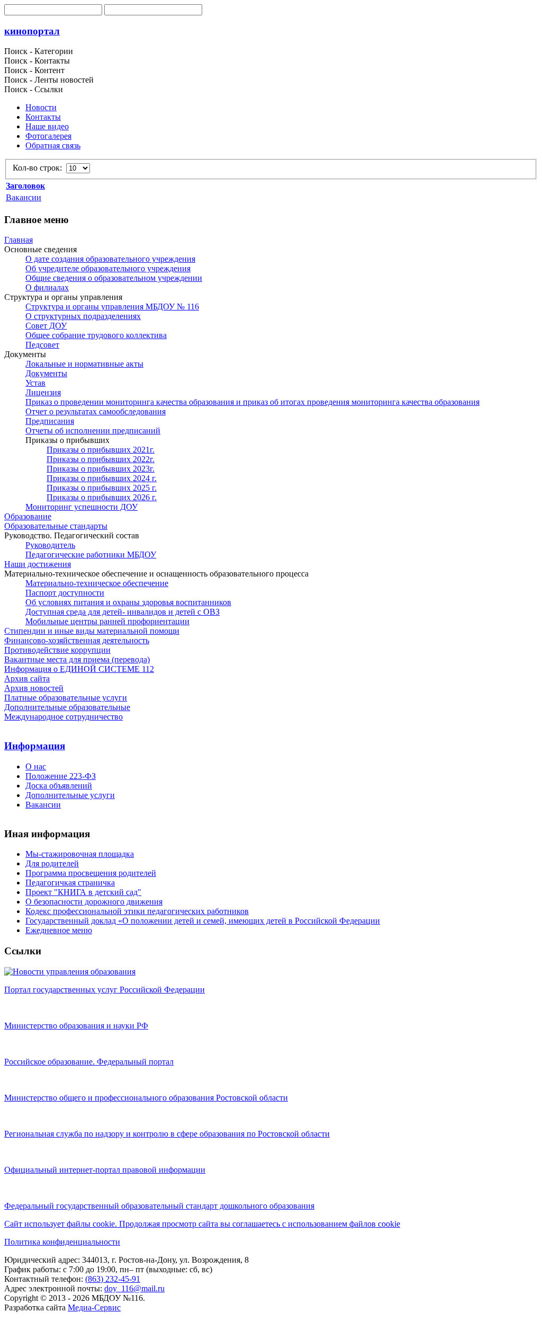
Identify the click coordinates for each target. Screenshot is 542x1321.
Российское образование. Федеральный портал (89, 1061)
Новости (41, 107)
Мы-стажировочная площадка (79, 853)
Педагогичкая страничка (70, 882)
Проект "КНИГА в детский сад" (83, 892)
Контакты (43, 116)
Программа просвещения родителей (90, 872)
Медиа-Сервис (94, 1307)
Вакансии (23, 197)
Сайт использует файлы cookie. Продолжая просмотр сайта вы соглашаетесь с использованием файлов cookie (202, 1223)
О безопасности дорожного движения (93, 901)
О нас (35, 766)
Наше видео (47, 126)
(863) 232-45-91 (112, 1278)
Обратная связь (52, 145)
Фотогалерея (48, 135)
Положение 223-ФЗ (60, 776)
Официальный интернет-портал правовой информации (104, 1169)
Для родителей (52, 863)
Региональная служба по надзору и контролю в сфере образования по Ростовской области (167, 1133)
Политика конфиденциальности (62, 1241)
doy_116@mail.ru (134, 1288)
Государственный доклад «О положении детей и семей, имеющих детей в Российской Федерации (202, 920)
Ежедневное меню (58, 930)
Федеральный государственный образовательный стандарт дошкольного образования (159, 1205)
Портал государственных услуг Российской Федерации (104, 989)
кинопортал (32, 31)
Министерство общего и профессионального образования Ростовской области (146, 1097)
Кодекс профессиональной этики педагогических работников (137, 911)
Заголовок (25, 185)
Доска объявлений (58, 785)
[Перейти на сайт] (70, 971)
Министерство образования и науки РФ (76, 1025)
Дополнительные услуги (70, 795)
